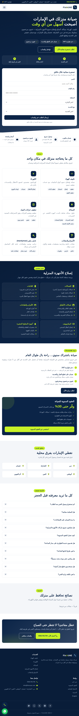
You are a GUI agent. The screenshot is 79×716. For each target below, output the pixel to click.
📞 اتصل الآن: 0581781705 (48, 636)
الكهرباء (35, 662)
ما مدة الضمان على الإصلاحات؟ (64, 520)
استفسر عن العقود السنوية (39, 429)
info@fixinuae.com (29, 685)
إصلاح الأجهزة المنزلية (31, 669)
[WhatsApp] (29, 706)
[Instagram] (45, 706)
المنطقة (72, 98)
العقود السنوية (73, 685)
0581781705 (71, 2)
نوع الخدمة (71, 107)
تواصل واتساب (46, 49)
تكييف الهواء (34, 658)
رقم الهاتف (71, 88)
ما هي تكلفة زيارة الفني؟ (66, 574)
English (74, 696)
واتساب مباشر (27, 636)
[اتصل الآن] (5, 705)
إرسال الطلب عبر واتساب (39, 117)
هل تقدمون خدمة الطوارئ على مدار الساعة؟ (59, 543)
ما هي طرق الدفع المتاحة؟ (66, 551)
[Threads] (34, 706)
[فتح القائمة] (4, 7)
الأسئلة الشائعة (72, 689)
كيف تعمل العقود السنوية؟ (66, 535)
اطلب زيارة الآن (69, 391)
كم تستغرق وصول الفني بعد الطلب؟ (62, 504)
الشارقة (43, 466)
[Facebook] (50, 706)
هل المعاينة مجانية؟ (68, 512)
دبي (70, 466)
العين (44, 474)
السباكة (35, 665)
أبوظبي (69, 474)
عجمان (18, 466)
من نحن (74, 682)
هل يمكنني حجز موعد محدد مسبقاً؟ (63, 559)
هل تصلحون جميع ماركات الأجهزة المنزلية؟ (60, 527)
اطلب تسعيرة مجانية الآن (65, 49)
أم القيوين (17, 474)
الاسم (73, 79)
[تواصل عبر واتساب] (5, 711)
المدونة (75, 692)
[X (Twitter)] (39, 706)
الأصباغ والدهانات (33, 672)
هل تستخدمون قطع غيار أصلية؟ (64, 566)
